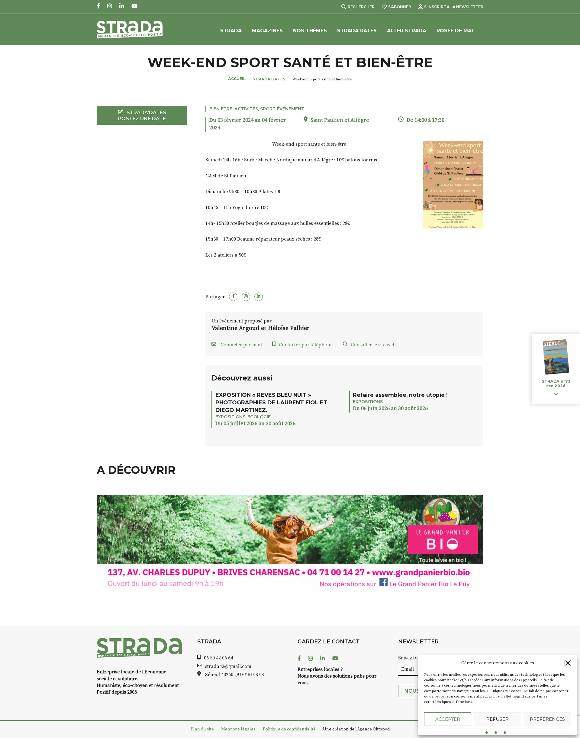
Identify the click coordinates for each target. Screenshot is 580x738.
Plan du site (202, 729)
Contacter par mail (240, 345)
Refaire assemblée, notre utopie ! (400, 395)
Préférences (547, 719)
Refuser (497, 719)
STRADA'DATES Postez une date (142, 115)
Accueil (237, 78)
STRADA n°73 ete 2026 (556, 383)
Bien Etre (220, 109)
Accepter (447, 719)
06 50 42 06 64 (218, 658)
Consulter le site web (373, 345)
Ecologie (259, 416)
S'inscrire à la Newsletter (453, 7)
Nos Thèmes (310, 31)
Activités (246, 109)
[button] (568, 663)
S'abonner (399, 7)
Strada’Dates (357, 31)
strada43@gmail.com (228, 666)
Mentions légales (238, 729)
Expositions (230, 416)
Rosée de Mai (455, 31)
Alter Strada (406, 31)
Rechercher (361, 7)
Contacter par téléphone (306, 345)
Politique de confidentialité (289, 729)
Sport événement (282, 109)
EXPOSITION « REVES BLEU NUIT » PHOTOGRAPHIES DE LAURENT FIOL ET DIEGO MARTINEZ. (271, 402)
